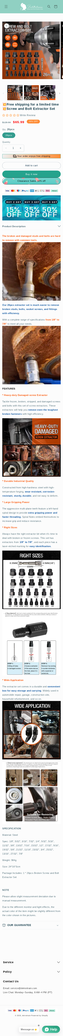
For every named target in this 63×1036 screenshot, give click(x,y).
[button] (6, 6)
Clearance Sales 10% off (31, 181)
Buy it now (31, 174)
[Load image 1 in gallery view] (14, 92)
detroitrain (26, 1015)
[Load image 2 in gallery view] (31, 92)
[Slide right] (59, 93)
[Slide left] (3, 93)
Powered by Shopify (39, 1015)
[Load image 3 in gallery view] (47, 92)
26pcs (9, 135)
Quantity (6, 142)
